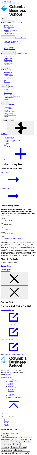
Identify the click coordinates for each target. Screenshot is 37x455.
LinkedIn (6, 425)
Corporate (10, 383)
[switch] (1, 433)
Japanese (24, 437)
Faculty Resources (9, 47)
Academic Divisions (9, 42)
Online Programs (8, 63)
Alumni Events (8, 94)
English (3, 437)
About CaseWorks (9, 137)
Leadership (7, 77)
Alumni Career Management (12, 96)
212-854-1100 (7, 374)
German (11, 437)
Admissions (7, 28)
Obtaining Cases (8, 138)
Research (6, 46)
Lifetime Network (9, 97)
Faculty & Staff (12, 389)
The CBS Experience (10, 80)
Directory (10, 384)
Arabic (26, 439)
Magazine (6, 116)
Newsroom (7, 82)
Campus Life (7, 31)
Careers (10, 392)
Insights (3, 104)
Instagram (6, 421)
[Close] (14, 279)
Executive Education (6, 53)
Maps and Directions (6, 377)
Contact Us (7, 146)
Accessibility (11, 395)
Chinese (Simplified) (6, 439)
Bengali (30, 439)
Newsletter (7, 143)
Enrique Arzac (8, 220)
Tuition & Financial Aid (10, 30)
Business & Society (9, 111)
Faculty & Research (6, 38)
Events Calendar (8, 75)
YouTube (6, 424)
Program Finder (8, 61)
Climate (6, 110)
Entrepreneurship (8, 113)
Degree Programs (9, 27)
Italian (15, 437)
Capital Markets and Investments (13, 238)
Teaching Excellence (9, 49)
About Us (3, 69)
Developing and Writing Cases (12, 140)
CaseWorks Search (9, 141)
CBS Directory (8, 74)
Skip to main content (6, 1)
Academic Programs (6, 22)
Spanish (20, 437)
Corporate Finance (9, 240)
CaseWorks (4, 134)
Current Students (12, 381)
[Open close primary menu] (20, 128)
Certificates (7, 64)
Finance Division (8, 233)
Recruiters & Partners (13, 388)
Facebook (6, 422)
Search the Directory (9, 44)
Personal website (5, 271)
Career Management (9, 33)
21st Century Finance (10, 115)
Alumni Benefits (8, 91)
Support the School (9, 99)
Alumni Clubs (8, 93)
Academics (19, 22)
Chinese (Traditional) (18, 439)
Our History (7, 78)
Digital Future (8, 108)
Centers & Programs (13, 380)
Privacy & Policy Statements (15, 397)
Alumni (3, 86)
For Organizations (9, 58)
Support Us (11, 386)
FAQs (5, 145)
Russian (30, 437)
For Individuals (8, 60)
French (7, 437)
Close (4, 18)
